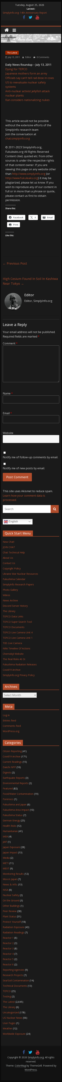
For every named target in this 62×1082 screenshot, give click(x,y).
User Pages (9, 1023)
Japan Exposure (11, 847)
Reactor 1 (8, 937)
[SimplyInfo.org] (7, 30)
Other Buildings (11, 905)
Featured (8, 788)
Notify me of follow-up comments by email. (30, 457)
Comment (10, 343)
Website (8, 433)
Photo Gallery (10, 589)
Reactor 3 (8, 948)
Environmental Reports (15, 783)
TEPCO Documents (13, 627)
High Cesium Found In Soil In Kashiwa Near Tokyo (30, 281)
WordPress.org (11, 731)
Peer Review (10, 911)
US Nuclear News (12, 1017)
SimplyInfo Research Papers (18, 584)
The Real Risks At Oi (14, 659)
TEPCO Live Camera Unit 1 (18, 637)
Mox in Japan (10, 879)
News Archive (10, 600)
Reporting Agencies (13, 969)
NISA (5, 889)
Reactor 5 (8, 959)
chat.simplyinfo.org (17, 138)
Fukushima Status (13, 815)
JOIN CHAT (9, 547)
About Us (8, 557)
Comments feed (12, 725)
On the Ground (11, 900)
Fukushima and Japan (15, 804)
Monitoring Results (13, 873)
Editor (28, 57)
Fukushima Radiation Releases (20, 664)
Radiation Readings (13, 932)
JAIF (5, 841)
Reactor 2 (8, 943)
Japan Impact (10, 852)
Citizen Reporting (12, 751)
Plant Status (9, 916)
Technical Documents (15, 985)
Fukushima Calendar (14, 579)
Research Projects (13, 975)
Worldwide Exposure (14, 1033)
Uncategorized (11, 1012)
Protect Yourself (12, 921)
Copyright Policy (12, 568)
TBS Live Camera (12, 643)
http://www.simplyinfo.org (28, 174)
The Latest (12, 52)
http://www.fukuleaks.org (21, 178)
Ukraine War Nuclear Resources (20, 573)
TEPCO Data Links (13, 616)
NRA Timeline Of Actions (16, 648)
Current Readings (12, 761)
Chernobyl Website (13, 653)
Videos (6, 595)
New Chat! (8, 541)
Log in (6, 715)
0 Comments (42, 57)
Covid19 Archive (11, 669)
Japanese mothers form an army (26, 73)
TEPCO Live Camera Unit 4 (18, 632)
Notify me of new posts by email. (24, 468)
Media (6, 857)
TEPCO (7, 991)
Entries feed (9, 720)
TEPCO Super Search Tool (17, 621)
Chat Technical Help (14, 552)
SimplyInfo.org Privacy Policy (19, 675)
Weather (7, 1028)
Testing (7, 996)
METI (6, 863)
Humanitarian (10, 831)
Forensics (8, 799)
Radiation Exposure (13, 927)
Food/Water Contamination (18, 793)
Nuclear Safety (11, 895)
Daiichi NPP (9, 767)
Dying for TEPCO (16, 69)
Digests (7, 772)
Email (7, 413)
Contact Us (9, 563)
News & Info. (10, 884)
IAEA (5, 836)
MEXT (6, 868)
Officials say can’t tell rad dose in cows (29, 78)
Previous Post (15, 263)
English (13, 521)
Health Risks (9, 825)
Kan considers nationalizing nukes (27, 100)
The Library (9, 611)
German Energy (11, 820)
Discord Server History (15, 605)
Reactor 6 (8, 964)
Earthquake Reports (14, 777)
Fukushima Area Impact (16, 809)
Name (8, 393)
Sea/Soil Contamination (16, 980)
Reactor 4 (8, 953)
